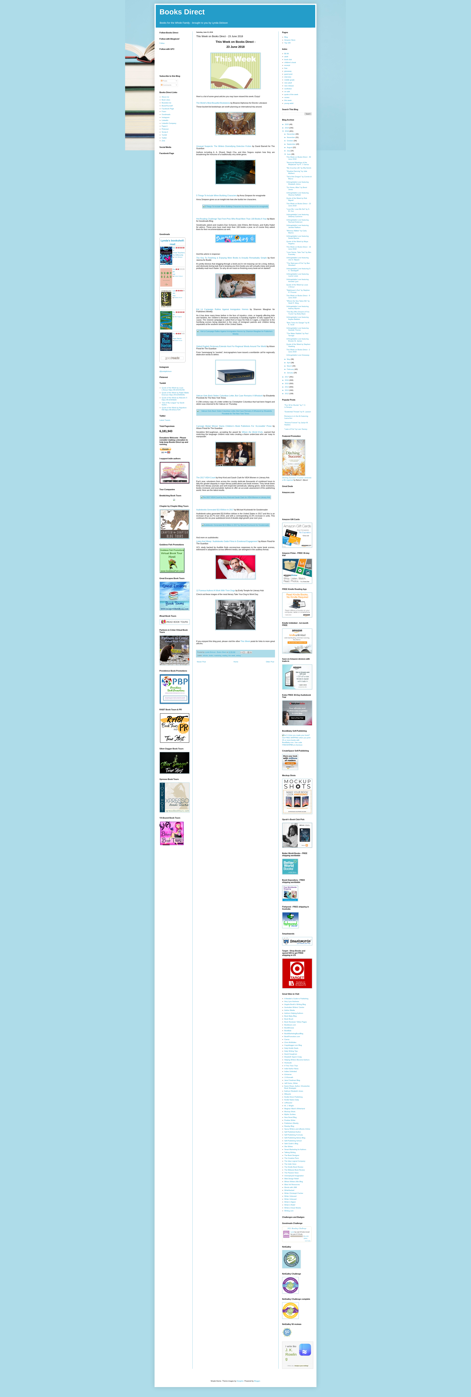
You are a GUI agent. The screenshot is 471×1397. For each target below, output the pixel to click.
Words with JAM (290, 1187)
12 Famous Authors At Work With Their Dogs (215, 590)
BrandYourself (167, 106)
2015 (287, 383)
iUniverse (288, 1074)
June (289, 154)
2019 (287, 128)
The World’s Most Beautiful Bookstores (213, 103)
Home (236, 662)
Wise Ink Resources (292, 1184)
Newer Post (201, 662)
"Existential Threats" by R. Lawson (297, 412)
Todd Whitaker (178, 257)
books (211, 655)
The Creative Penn (291, 1158)
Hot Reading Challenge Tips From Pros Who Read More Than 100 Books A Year (231, 219)
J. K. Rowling (291, 1354)
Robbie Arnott (178, 297)
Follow (161, 43)
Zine (163, 141)
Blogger (257, 1381)
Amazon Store (289, 40)
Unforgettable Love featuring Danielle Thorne (297, 329)
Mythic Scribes (290, 1114)
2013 (287, 390)
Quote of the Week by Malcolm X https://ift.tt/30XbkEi (174, 399)
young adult (288, 103)
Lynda (292, 1232)
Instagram (166, 117)
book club (288, 59)
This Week (245, 641)
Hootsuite (288, 1063)
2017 (287, 377)
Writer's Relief (289, 1205)
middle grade (289, 80)
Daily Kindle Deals (291, 1048)
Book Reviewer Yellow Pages (295, 1022)
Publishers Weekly (291, 1123)
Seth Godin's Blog (291, 1144)
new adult (288, 83)
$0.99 (286, 54)
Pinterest (165, 129)
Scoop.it (165, 132)
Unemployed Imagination (294, 1176)
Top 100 (287, 43)
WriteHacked (289, 1190)
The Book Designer (291, 1155)
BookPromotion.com (292, 1036)
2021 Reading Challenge (296, 1228)
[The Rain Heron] (166, 350)
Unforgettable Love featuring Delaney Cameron (297, 215)
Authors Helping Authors (293, 1013)
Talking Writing (290, 1152)
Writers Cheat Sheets (292, 1208)
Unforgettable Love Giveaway (297, 355)
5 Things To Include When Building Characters (216, 195)
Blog (286, 37)
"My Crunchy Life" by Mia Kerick (298, 168)
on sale (287, 91)
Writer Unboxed (290, 1196)
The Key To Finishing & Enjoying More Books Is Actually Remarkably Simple (231, 258)
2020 (287, 124)
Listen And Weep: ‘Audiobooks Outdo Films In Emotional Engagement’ (227, 541)
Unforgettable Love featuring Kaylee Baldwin (297, 318)
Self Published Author (292, 1132)
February (290, 369)
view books (307, 1241)
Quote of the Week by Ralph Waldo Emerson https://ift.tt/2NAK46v (175, 394)
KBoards (287, 1094)
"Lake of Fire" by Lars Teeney (295, 429)
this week (231, 655)
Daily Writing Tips (291, 1051)
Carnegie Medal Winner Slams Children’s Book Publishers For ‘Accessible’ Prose (234, 426)
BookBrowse (289, 1028)
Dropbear (174, 271)
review (286, 97)
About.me (165, 97)
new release (289, 86)
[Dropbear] (166, 286)
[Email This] (241, 652)
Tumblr (164, 135)
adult (286, 57)
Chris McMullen (290, 1042)
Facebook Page (168, 109)
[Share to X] (246, 652)
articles (205, 655)
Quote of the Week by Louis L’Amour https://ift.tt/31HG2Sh (173, 389)
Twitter (164, 138)
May (289, 359)
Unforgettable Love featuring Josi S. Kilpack (297, 259)
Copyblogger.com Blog (293, 1045)
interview (287, 77)
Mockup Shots (289, 1111)
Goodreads (166, 114)
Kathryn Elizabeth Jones (293, 1091)
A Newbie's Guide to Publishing (296, 999)
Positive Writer (289, 1120)
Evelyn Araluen (178, 276)
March (289, 366)
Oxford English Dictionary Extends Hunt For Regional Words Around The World (231, 346)
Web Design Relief (291, 1179)
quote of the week (291, 94)
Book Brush (288, 1019)
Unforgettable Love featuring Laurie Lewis (297, 275)
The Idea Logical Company (294, 1161)
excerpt (287, 65)
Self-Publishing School (293, 1141)
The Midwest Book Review (294, 1170)
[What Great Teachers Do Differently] (166, 264)
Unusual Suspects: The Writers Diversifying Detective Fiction (223, 146)
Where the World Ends (252, 432)
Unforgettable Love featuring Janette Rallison (297, 226)
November (291, 137)
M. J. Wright (289, 1106)
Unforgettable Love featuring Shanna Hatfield (297, 194)
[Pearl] (166, 329)
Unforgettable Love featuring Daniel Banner (297, 237)
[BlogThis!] (244, 652)
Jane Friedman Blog (292, 1080)
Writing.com (289, 1211)
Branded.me (166, 103)
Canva (286, 1039)
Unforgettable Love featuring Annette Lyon (297, 280)
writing (238, 655)
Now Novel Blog (290, 1117)
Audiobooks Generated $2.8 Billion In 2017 (215, 510)
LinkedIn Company (169, 123)
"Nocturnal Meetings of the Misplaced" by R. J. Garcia (297, 164)
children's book (290, 62)
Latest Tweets (164, 420)
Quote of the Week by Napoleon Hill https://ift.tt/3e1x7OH (174, 409)
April (289, 363)
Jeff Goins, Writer (291, 1083)
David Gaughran (290, 1054)
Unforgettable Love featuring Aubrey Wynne (297, 307)
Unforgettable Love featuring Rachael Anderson (297, 221)
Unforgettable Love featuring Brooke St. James (297, 340)
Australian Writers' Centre (294, 1007)
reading (224, 655)
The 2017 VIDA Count (205, 478)
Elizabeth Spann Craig (293, 1057)
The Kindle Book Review (293, 1167)
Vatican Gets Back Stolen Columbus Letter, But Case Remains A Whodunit (229, 396)
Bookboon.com (290, 1025)
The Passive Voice (291, 1173)
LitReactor (288, 1103)
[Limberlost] (166, 307)
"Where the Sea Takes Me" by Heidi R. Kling (298, 302)
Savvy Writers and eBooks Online (297, 1129)
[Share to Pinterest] (251, 652)
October (290, 141)
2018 (287, 131)
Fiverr (164, 111)
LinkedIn (165, 120)
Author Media (289, 1010)
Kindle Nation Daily (291, 1100)
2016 (287, 380)
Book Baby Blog (290, 1016)
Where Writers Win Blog (293, 1182)
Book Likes (166, 100)
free (285, 68)
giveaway (288, 71)
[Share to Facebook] (248, 652)
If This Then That (291, 1066)
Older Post (270, 662)
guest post (288, 74)
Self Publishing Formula (293, 1135)
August (290, 147)
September (291, 144)
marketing (217, 655)
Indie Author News (291, 1069)
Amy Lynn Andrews (291, 1001)
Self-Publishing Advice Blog (294, 1138)
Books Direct (182, 12)
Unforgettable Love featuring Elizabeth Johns (297, 183)
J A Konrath (288, 1077)
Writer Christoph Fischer (293, 1193)
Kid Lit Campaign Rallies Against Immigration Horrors (222, 309)
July (288, 151)
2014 (287, 387)
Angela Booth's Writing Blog (295, 1004)
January (290, 373)
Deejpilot (240, 1381)
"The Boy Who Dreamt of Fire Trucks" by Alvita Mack (297, 313)
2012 (287, 394)
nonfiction (288, 89)
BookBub (287, 1031)
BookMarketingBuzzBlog (293, 1034)
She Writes (288, 1146)
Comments (166, 85)
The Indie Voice (290, 1164)
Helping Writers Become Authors (296, 1060)
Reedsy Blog (289, 1126)
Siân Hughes (178, 316)
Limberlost (174, 293)
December (291, 134)
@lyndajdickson (165, 371)
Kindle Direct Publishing (293, 1097)
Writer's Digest (290, 1202)
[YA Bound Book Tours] (171, 845)
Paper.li (164, 126)
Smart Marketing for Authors (295, 1149)
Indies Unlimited (290, 1071)
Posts (164, 81)
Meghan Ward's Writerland (294, 1109)
